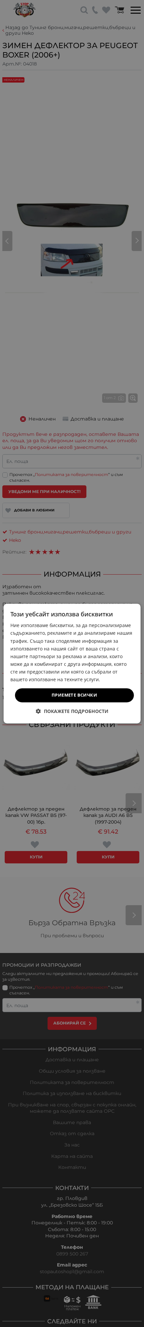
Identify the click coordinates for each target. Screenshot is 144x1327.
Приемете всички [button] (74, 695)
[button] (72, 711)
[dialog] (72, 663)
